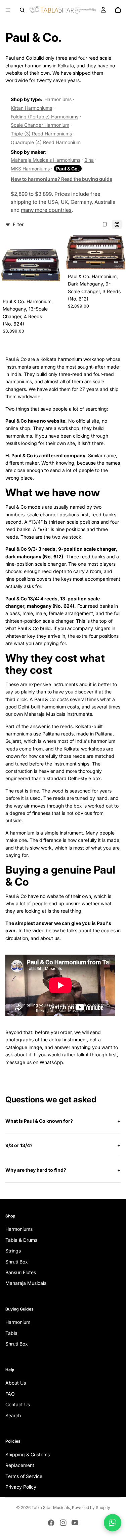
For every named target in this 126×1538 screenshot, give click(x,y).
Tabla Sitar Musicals (51, 1507)
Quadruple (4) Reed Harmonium (46, 142)
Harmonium (17, 1322)
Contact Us (17, 1404)
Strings (13, 1250)
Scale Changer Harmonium (40, 125)
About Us (15, 1383)
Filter (18, 224)
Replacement (19, 1465)
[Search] (22, 10)
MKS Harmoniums (30, 168)
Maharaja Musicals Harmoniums (45, 160)
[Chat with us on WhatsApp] (112, 1522)
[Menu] (7, 10)
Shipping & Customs (27, 1454)
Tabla (11, 1333)
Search (13, 1415)
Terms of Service (23, 1476)
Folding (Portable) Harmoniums (44, 116)
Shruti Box (16, 1261)
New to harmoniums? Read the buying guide (61, 179)
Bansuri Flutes (20, 1272)
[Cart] (118, 10)
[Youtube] (75, 1523)
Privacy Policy (20, 1487)
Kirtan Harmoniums (31, 108)
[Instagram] (63, 1523)
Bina (89, 160)
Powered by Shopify (91, 1507)
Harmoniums (58, 99)
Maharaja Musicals (25, 1283)
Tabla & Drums (21, 1240)
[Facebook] (51, 1523)
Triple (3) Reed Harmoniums (41, 133)
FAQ (10, 1394)
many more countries (46, 210)
